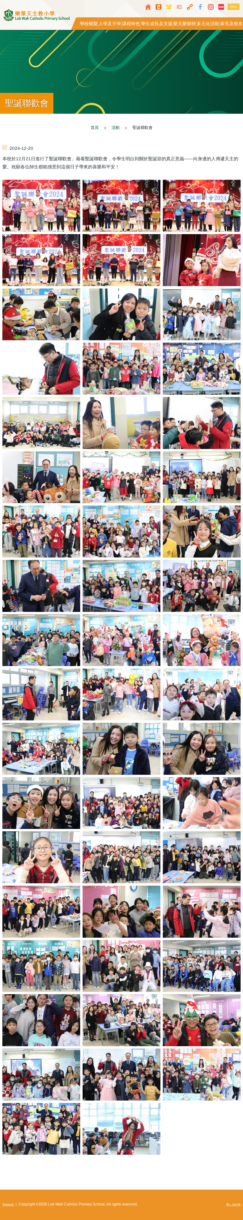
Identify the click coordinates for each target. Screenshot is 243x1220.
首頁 (95, 127)
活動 (116, 127)
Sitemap (8, 1204)
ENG (233, 7)
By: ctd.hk (233, 1204)
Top (225, 1202)
